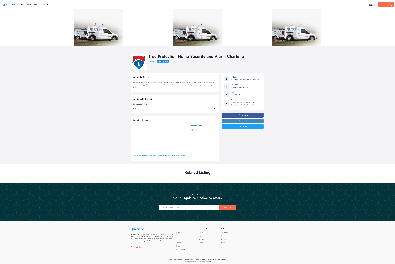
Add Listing (387, 5)
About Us (179, 232)
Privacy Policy (180, 249)
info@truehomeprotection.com (240, 87)
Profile (201, 243)
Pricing (223, 239)
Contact (178, 243)
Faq (177, 239)
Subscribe (227, 207)
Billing (223, 243)
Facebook (244, 115)
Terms (178, 246)
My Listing (224, 236)
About (29, 4)
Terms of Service (218, 259)
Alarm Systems (162, 61)
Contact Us (44, 4)
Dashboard (202, 239)
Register (201, 232)
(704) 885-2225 (235, 95)
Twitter (244, 126)
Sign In (201, 236)
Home (21, 4)
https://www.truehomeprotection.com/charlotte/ (245, 79)
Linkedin (244, 121)
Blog (35, 4)
